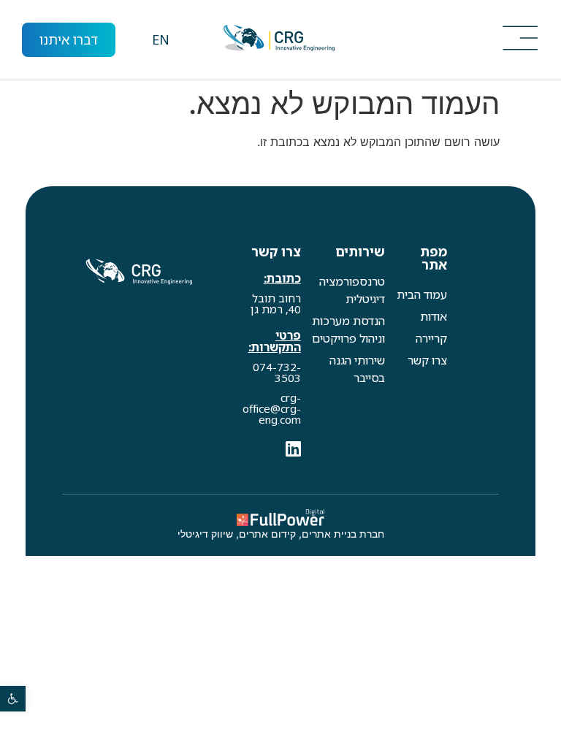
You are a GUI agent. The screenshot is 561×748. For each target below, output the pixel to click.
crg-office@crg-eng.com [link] (272, 408)
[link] (13, 698)
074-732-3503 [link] (277, 372)
